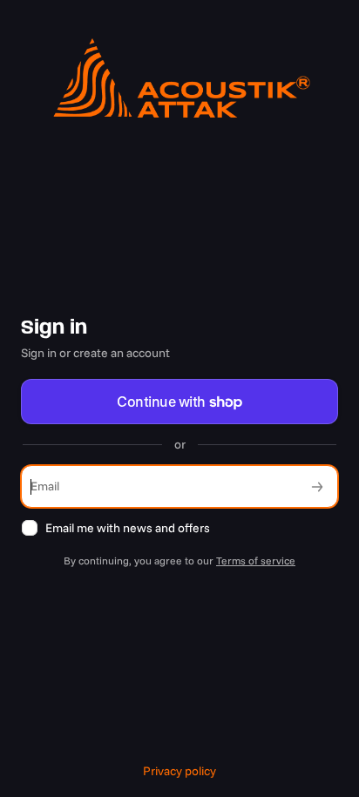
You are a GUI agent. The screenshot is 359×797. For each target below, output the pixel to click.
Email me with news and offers (127, 528)
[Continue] (317, 486)
